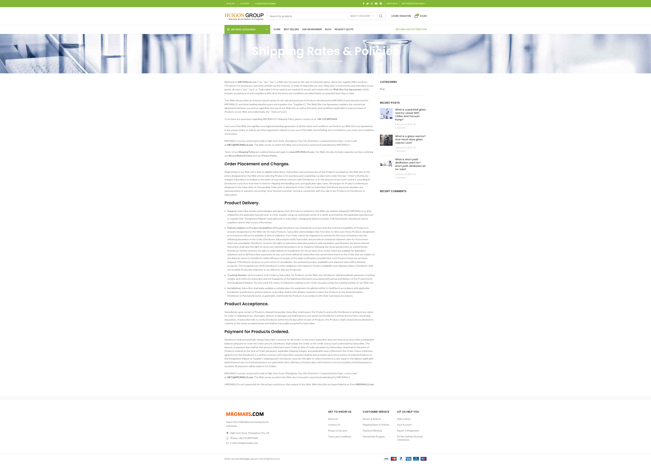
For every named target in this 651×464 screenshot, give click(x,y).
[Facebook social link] (363, 3)
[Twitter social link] (367, 3)
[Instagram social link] (372, 3)
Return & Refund (372, 418)
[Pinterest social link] (381, 3)
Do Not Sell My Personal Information (409, 438)
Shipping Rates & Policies (376, 424)
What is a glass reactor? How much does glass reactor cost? (410, 140)
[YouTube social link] (376, 3)
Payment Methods (372, 430)
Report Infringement (408, 430)
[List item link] (248, 438)
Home (311, 61)
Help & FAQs (404, 418)
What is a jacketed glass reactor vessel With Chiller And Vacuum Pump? (410, 114)
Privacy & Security (337, 430)
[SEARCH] (381, 16)
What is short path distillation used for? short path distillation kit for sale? (410, 164)
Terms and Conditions (339, 436)
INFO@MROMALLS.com (240, 144)
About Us (333, 418)
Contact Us (334, 424)
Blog (382, 88)
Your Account (404, 424)
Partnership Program (374, 436)
